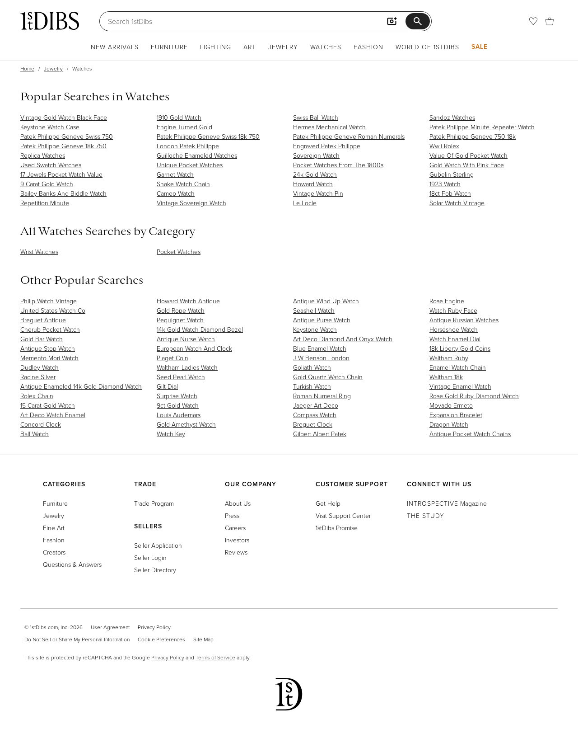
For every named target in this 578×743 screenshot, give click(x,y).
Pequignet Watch (180, 319)
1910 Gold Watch (179, 117)
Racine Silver (38, 376)
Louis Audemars (178, 414)
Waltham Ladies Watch (187, 367)
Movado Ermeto (451, 405)
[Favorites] (533, 21)
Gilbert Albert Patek (319, 433)
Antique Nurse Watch (186, 338)
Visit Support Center (343, 515)
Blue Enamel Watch (319, 348)
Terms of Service (215, 657)
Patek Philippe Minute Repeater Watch (482, 126)
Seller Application (158, 545)
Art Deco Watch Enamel (52, 414)
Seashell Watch (314, 310)
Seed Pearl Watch (181, 376)
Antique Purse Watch (321, 319)
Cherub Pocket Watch (50, 329)
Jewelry (283, 46)
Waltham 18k (446, 376)
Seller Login (150, 557)
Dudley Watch (39, 367)
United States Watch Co (52, 310)
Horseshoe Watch (453, 329)
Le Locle (305, 202)
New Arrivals (115, 46)
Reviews (236, 552)
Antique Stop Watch (47, 348)
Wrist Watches (39, 251)
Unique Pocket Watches (190, 164)
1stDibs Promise (337, 527)
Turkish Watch (312, 386)
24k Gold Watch (315, 174)
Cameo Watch (176, 193)
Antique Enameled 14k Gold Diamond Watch (81, 386)
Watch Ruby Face (453, 310)
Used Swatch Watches (50, 164)
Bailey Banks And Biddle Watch (63, 193)
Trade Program (154, 503)
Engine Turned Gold (184, 126)
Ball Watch (34, 433)
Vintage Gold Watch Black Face (63, 117)
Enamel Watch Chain (457, 367)
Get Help (328, 503)
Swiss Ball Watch (315, 117)
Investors (237, 540)
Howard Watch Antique (188, 300)
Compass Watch (314, 414)
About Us (238, 503)
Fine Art (54, 527)
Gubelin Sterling (451, 174)
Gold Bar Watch (41, 338)
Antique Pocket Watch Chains (470, 433)
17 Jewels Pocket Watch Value (61, 174)
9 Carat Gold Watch (46, 183)
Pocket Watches (178, 251)
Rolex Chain (36, 395)
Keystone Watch (315, 329)
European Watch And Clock (194, 348)
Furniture (169, 46)
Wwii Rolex (444, 145)
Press (232, 515)
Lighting (215, 46)
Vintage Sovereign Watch (191, 202)
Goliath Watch (312, 367)
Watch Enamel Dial (454, 338)
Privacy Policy (154, 627)
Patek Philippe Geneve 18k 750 (63, 145)
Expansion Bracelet (455, 414)
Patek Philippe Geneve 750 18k (472, 136)
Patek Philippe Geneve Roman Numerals (349, 136)
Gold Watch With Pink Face (466, 164)
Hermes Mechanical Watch (329, 126)
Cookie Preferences (161, 639)
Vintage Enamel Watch (460, 386)
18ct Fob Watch (450, 193)
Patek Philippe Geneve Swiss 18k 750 (208, 136)
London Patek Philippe (188, 145)
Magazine (447, 503)
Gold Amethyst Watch (186, 424)
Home (27, 68)
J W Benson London (321, 357)
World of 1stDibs (427, 46)
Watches (325, 46)
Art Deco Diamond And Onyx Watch (342, 338)
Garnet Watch (175, 174)
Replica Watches (42, 155)
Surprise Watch (177, 395)
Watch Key (171, 433)
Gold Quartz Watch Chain (328, 376)
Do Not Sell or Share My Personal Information (77, 639)
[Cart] (549, 21)
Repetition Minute (44, 202)
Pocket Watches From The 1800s (338, 164)
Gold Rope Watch (181, 310)
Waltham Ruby (448, 357)
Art (249, 46)
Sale (479, 46)
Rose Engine (446, 300)
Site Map (203, 639)
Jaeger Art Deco (315, 405)
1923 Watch (445, 183)
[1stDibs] (49, 21)
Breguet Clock (312, 424)
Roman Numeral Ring (322, 395)
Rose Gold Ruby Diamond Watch (474, 395)
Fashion (368, 46)
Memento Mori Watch (49, 357)
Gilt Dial (167, 386)
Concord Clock (40, 424)
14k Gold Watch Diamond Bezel (200, 329)
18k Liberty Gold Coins (459, 348)
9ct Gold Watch (178, 405)
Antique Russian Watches (464, 319)
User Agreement (110, 627)
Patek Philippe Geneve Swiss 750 (66, 136)
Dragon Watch (448, 424)
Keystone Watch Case (49, 126)
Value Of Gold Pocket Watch (468, 155)
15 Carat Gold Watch (47, 405)
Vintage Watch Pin (318, 193)
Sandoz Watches (452, 117)
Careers (235, 527)
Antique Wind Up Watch (326, 300)
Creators (54, 552)
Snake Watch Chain (183, 183)
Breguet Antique (43, 319)
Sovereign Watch (316, 155)
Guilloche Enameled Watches (197, 155)
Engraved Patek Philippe (326, 145)
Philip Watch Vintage (48, 300)
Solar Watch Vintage (457, 202)
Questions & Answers (72, 564)
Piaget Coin (172, 357)
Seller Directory (155, 569)
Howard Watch (313, 183)
